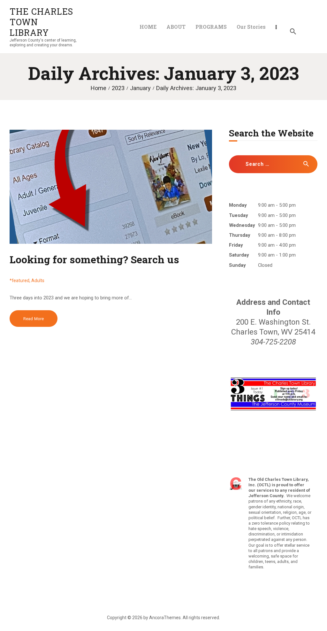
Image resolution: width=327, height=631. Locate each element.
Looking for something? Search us (94, 259)
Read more (33, 318)
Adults (37, 280)
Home (98, 88)
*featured (19, 280)
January (140, 88)
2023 (118, 88)
